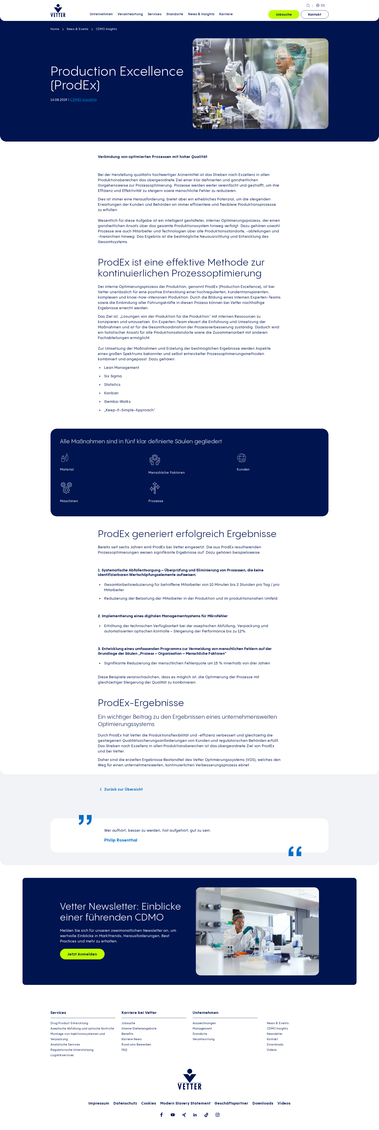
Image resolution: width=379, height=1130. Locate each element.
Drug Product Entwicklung (69, 1023)
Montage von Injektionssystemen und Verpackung (78, 1037)
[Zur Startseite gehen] (58, 10)
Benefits (127, 1034)
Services (155, 14)
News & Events (78, 29)
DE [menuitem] (323, 5)
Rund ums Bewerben (136, 1044)
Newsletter (275, 1034)
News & (201, 14)
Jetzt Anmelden (82, 954)
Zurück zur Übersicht (123, 789)
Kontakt (314, 14)
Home (55, 29)
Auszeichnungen (204, 1023)
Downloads (275, 1044)
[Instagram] (217, 1114)
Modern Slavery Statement (185, 1103)
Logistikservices (62, 1055)
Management (202, 1028)
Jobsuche (284, 14)
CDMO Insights (106, 29)
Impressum (98, 1103)
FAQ (124, 1050)
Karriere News (132, 1039)
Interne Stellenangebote (139, 1028)
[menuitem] (101, 14)
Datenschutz (125, 1103)
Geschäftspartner (231, 1103)
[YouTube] (172, 1114)
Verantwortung (130, 14)
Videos (272, 1050)
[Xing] (183, 1114)
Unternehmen (101, 14)
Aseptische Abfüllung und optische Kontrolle (82, 1028)
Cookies (148, 1103)
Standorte (174, 14)
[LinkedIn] (195, 1114)
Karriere (226, 14)
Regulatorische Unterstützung (72, 1050)
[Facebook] (161, 1114)
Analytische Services (65, 1044)
